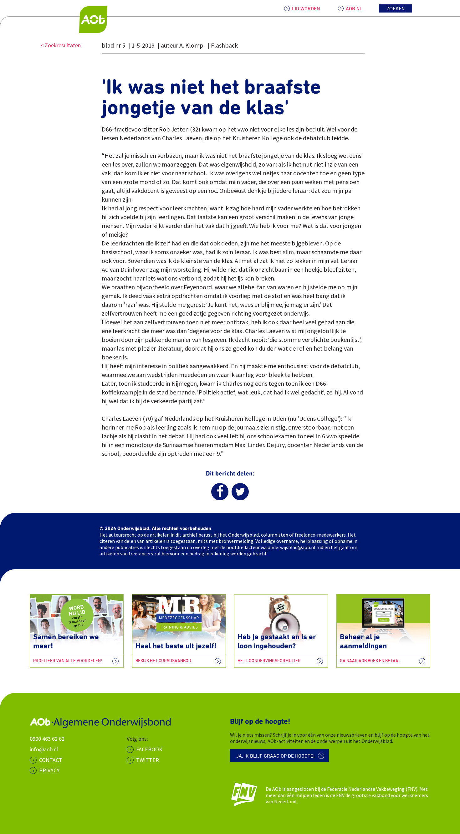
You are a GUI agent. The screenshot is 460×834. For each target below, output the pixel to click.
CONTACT (50, 760)
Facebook (149, 749)
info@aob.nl (44, 749)
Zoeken (395, 8)
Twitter (147, 760)
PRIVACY (49, 770)
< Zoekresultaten (61, 45)
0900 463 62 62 (47, 738)
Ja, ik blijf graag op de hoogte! (275, 756)
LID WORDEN (306, 8)
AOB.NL (354, 8)
